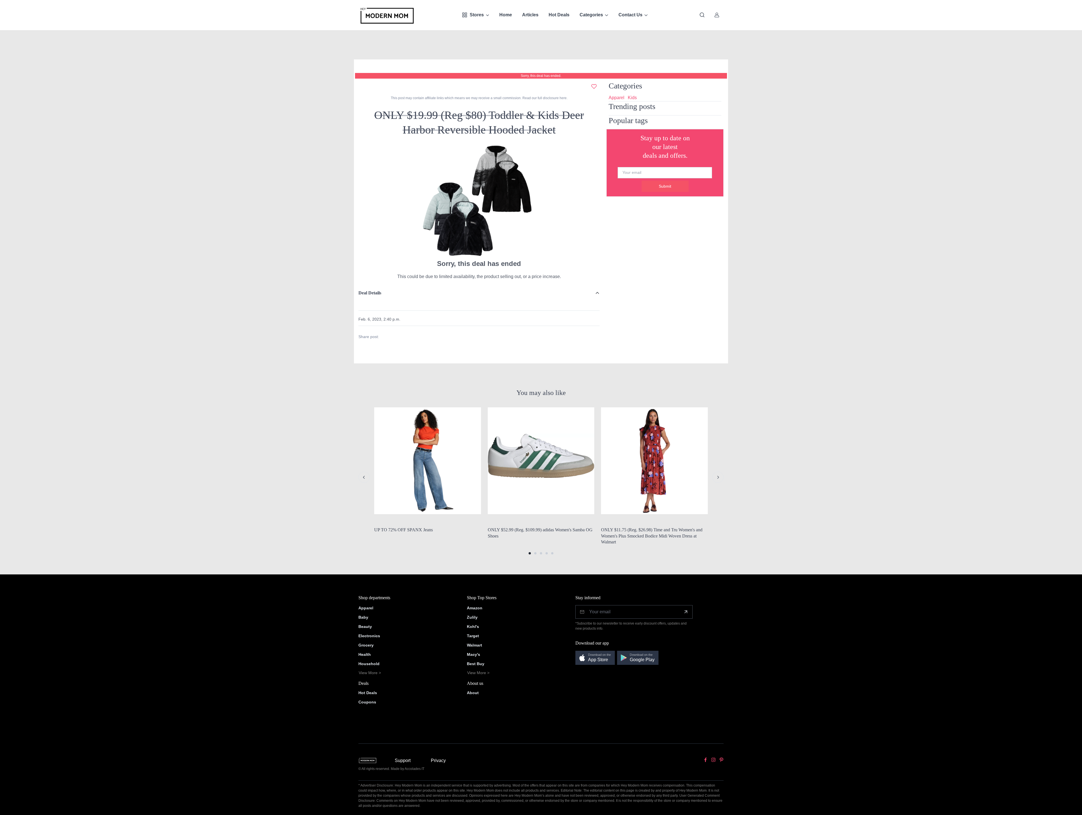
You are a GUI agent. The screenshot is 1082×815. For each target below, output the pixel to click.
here (563, 98)
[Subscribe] (685, 612)
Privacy (438, 760)
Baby (363, 617)
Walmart (474, 645)
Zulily (472, 617)
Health (364, 654)
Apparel (616, 97)
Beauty (365, 626)
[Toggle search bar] (702, 15)
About (473, 692)
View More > (370, 672)
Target (473, 636)
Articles (530, 14)
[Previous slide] (364, 477)
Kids (632, 97)
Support (403, 760)
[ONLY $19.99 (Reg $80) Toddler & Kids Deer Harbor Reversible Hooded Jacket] (479, 199)
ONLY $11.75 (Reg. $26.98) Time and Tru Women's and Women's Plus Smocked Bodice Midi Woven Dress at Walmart (651, 535)
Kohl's (473, 626)
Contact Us (630, 14)
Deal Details (369, 292)
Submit (665, 186)
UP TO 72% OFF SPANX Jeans (403, 529)
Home (505, 14)
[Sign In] (717, 15)
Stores (477, 14)
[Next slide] (718, 477)
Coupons (367, 702)
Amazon (474, 608)
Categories (591, 14)
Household (369, 663)
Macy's (473, 654)
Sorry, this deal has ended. (541, 76)
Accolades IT (414, 769)
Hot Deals (559, 14)
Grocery (366, 645)
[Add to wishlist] (594, 86)
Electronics (369, 636)
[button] (530, 553)
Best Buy (475, 663)
